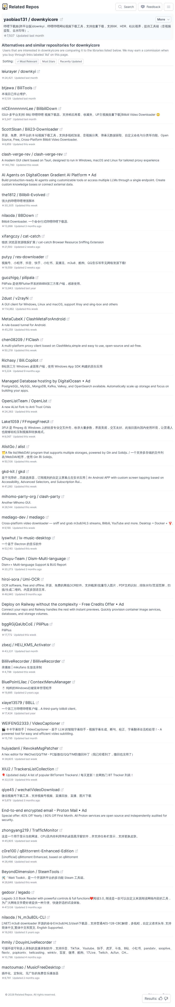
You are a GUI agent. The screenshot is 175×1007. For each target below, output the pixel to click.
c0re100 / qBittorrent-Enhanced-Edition (38, 851)
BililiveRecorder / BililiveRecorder (31, 661)
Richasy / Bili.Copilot (20, 360)
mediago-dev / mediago (23, 517)
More (161, 19)
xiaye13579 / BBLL (18, 702)
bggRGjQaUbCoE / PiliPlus (25, 624)
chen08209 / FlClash (20, 339)
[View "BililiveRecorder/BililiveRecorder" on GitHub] (63, 661)
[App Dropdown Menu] (168, 7)
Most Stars (48, 61)
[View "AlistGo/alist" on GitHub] (27, 446)
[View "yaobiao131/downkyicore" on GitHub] (61, 19)
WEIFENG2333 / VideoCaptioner (31, 723)
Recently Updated (71, 61)
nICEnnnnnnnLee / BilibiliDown (29, 108)
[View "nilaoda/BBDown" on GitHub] (36, 215)
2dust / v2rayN (15, 298)
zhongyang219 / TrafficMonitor (30, 830)
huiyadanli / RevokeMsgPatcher (30, 748)
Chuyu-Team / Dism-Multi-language (34, 558)
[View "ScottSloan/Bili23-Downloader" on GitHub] (61, 129)
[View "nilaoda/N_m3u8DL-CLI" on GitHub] (48, 917)
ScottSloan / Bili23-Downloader (30, 129)
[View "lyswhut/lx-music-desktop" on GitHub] (53, 538)
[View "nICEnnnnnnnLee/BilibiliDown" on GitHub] (59, 108)
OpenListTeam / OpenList (24, 401)
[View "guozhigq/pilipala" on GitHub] (37, 277)
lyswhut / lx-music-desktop (26, 538)
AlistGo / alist (13, 446)
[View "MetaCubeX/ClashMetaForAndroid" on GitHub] (68, 319)
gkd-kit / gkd (13, 471)
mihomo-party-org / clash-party (31, 496)
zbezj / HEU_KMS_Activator (26, 645)
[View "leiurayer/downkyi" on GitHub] (38, 71)
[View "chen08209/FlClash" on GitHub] (41, 339)
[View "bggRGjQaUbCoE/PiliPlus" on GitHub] (51, 624)
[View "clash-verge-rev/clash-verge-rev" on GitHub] (65, 154)
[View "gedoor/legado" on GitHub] (33, 892)
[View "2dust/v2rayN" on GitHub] (31, 298)
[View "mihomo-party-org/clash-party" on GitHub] (62, 496)
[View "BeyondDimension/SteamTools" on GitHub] (61, 871)
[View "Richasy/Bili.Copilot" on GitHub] (41, 360)
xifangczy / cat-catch (21, 236)
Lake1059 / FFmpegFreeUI (25, 421)
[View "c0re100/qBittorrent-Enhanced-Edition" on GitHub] (76, 851)
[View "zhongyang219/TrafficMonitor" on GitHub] (61, 830)
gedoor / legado (16, 892)
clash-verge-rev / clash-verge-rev (32, 154)
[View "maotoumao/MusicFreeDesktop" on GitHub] (63, 967)
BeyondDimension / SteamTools (30, 871)
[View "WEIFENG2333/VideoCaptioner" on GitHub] (62, 723)
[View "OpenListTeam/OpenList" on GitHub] (50, 401)
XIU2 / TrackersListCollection (28, 769)
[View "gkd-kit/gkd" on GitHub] (27, 471)
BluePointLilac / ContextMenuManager (36, 682)
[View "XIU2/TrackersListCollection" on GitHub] (56, 769)
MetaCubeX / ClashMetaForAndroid (34, 319)
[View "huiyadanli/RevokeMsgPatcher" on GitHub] (61, 748)
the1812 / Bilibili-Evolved (23, 194)
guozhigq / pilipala (18, 277)
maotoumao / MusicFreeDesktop (31, 967)
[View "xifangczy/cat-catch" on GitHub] (43, 236)
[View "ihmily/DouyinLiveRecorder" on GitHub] (54, 942)
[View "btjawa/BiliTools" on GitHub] (34, 88)
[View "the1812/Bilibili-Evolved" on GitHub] (48, 195)
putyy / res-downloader (23, 257)
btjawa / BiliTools (17, 88)
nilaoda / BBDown (18, 215)
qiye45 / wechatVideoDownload (31, 789)
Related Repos (24, 6)
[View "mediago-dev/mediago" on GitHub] (47, 517)
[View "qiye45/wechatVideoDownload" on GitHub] (62, 789)
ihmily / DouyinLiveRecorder (27, 942)
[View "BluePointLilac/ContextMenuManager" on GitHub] (73, 682)
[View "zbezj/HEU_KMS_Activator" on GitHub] (53, 645)
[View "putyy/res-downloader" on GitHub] (46, 257)
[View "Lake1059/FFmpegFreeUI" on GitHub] (52, 421)
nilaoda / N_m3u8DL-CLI (24, 917)
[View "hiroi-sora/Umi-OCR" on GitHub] (42, 579)
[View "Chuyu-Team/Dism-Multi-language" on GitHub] (68, 558)
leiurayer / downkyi (19, 71)
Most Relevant (27, 61)
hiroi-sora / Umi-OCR (21, 579)
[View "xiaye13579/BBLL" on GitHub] (37, 702)
